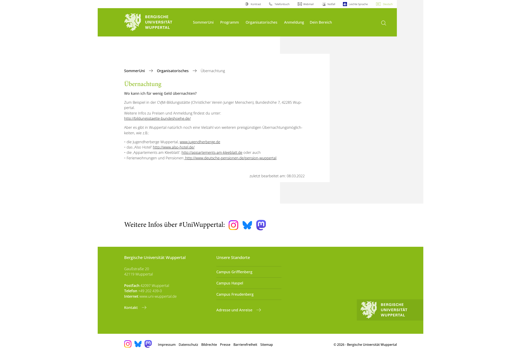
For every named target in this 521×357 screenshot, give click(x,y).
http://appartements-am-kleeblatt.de (212, 152)
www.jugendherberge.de (200, 141)
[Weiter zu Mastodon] (261, 225)
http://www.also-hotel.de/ (174, 147)
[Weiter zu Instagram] (233, 225)
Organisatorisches (261, 22)
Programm (229, 22)
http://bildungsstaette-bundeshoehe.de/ (157, 118)
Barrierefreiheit (245, 344)
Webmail (308, 4)
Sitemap (266, 344)
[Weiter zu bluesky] (247, 225)
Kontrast (256, 4)
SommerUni (203, 22)
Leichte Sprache (358, 4)
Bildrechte (209, 344)
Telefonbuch (282, 4)
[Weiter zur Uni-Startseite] (156, 22)
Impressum (167, 344)
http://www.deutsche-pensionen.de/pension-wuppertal (230, 157)
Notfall (331, 4)
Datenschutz (188, 344)
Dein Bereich (321, 22)
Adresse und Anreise (234, 309)
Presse (225, 344)
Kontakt (131, 307)
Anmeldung (294, 22)
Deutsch (388, 4)
